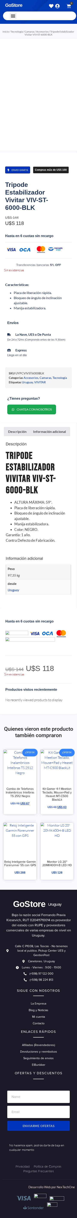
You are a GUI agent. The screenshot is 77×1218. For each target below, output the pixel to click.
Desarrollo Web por (42, 1187)
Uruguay (27, 382)
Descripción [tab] (17, 431)
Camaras (29, 31)
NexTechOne (66, 1187)
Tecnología (17, 31)
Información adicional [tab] (49, 431)
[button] (13, 15)
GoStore (13, 5)
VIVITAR (40, 382)
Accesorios (42, 31)
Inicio (6, 31)
